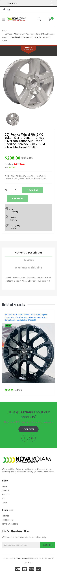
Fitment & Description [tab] (28, 252)
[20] (12, 119)
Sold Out (33, 190)
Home (4, 31)
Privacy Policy (7, 520)
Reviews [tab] (28, 260)
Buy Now (18, 198)
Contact (5, 502)
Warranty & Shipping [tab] (28, 267)
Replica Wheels (11, 322)
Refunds (5, 516)
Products (5, 494)
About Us (6, 490)
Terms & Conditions (10, 524)
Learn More (28, 429)
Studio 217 (29, 562)
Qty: (6, 190)
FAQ (3, 498)
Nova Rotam (22, 558)
